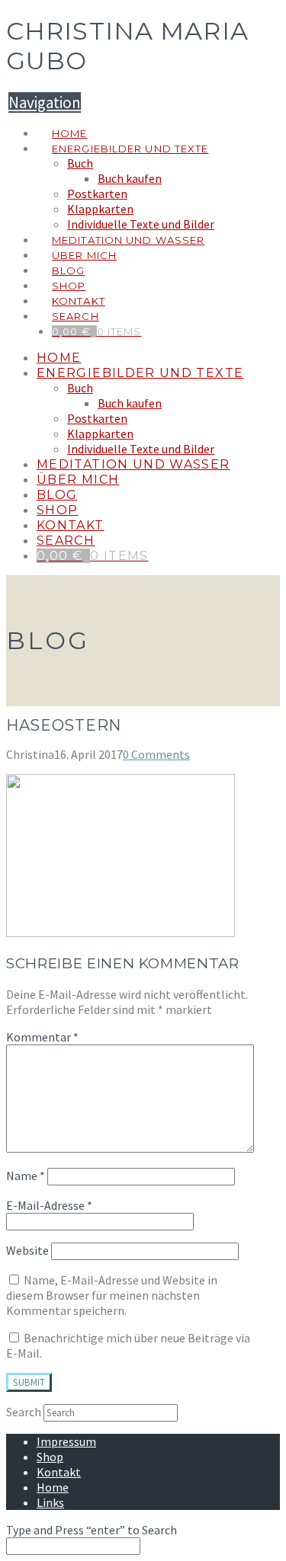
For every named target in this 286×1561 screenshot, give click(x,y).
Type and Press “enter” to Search (91, 1529)
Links (50, 1502)
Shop (50, 1456)
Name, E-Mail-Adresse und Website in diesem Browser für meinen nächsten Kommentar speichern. (111, 1295)
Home (53, 1487)
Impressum (66, 1441)
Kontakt (59, 1471)
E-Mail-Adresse (49, 1205)
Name (25, 1175)
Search (23, 1411)
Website (27, 1250)
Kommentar (42, 1036)
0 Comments (156, 754)
